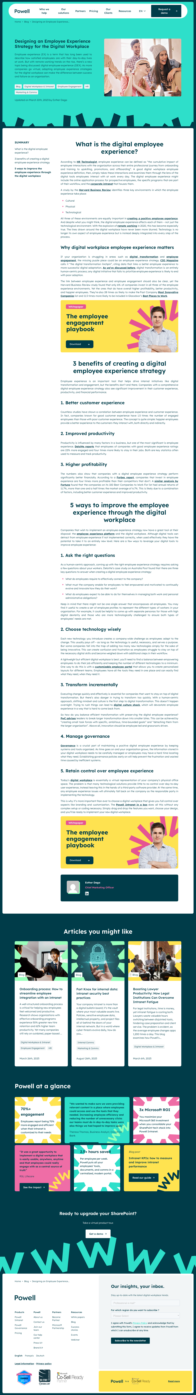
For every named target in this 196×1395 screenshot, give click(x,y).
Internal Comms (86, 1042)
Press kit (38, 1342)
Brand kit (38, 1347)
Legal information (24, 1363)
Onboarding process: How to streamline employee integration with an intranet (41, 993)
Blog (26, 21)
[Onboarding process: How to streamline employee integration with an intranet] (41, 961)
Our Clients (108, 11)
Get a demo (96, 1233)
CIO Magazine (169, 260)
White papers (78, 1317)
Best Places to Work (155, 295)
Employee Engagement (69, 86)
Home (18, 21)
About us (38, 1317)
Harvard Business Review (95, 189)
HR (87, 86)
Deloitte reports (84, 446)
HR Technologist (87, 161)
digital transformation (144, 256)
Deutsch (40, 1355)
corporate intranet (101, 183)
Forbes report (125, 477)
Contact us (39, 1322)
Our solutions (63, 11)
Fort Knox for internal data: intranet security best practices (97, 993)
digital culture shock (127, 704)
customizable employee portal (113, 666)
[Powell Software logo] (16, 9)
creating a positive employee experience (152, 218)
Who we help (44, 11)
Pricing (93, 11)
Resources (125, 11)
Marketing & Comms (26, 92)
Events (74, 1334)
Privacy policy (44, 1363)
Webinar (75, 1339)
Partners (80, 11)
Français (29, 1355)
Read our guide (141, 1177)
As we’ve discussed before (119, 267)
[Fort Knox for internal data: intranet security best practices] (98, 961)
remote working (127, 225)
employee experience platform (96, 533)
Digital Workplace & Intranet (39, 86)
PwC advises (68, 718)
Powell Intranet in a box (131, 804)
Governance (68, 745)
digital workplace (81, 780)
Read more (174, 1381)
